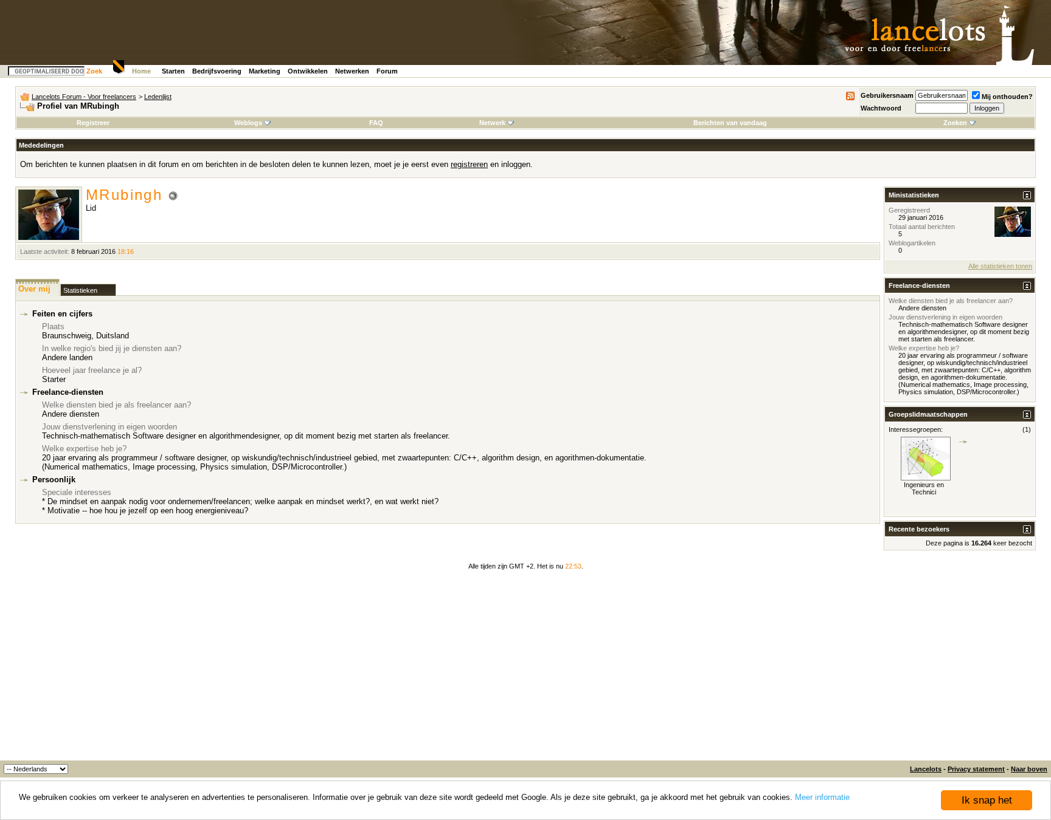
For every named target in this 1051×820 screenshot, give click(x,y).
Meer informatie (822, 797)
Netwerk (492, 122)
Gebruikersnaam (887, 95)
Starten (173, 71)
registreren (469, 164)
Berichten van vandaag (730, 122)
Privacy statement (976, 769)
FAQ (376, 122)
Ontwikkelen (308, 71)
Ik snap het (987, 800)
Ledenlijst (158, 96)
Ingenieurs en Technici (924, 488)
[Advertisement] (525, 669)
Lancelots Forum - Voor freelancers (84, 96)
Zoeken (955, 122)
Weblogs (248, 122)
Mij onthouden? (1007, 96)
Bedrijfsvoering (216, 71)
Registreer (93, 122)
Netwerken (352, 71)
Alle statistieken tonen (1000, 266)
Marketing (264, 71)
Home (141, 71)
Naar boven (1029, 769)
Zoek (94, 71)
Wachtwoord (881, 108)
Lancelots (926, 769)
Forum (387, 71)
